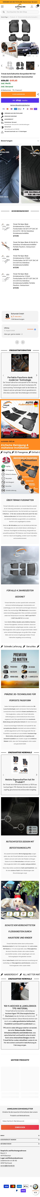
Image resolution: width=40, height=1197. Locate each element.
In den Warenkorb (18, 94)
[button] (33, 56)
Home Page (4, 17)
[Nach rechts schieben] (36, 375)
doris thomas (9, 328)
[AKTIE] (37, 94)
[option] (20, 39)
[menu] (2, 6)
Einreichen (20, 1127)
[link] (20, 375)
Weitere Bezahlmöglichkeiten (20, 105)
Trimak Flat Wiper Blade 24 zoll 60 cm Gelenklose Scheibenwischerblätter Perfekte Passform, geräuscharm (25, 244)
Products (12, 17)
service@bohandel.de (8, 1166)
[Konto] (32, 6)
